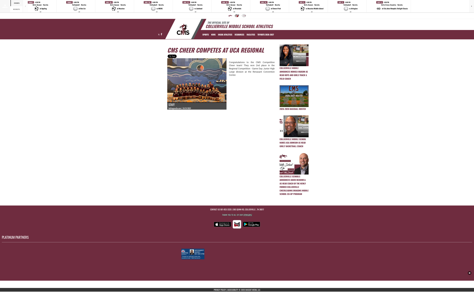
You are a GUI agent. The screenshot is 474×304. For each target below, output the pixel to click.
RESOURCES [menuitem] (239, 34)
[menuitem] (230, 16)
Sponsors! (247, 214)
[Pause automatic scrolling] (469, 273)
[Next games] (471, 6)
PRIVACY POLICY (220, 289)
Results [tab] (16, 9)
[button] (40, 6)
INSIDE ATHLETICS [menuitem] (225, 34)
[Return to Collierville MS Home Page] (183, 29)
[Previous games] (25, 6)
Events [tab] (17, 3)
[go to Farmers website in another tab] (237, 254)
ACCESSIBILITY (232, 289)
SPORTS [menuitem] (205, 34)
